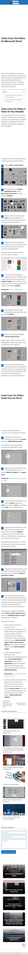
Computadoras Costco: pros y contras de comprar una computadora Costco (7, 704)
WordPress (24, 953)
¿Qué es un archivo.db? (16, 289)
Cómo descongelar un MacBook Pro (21, 703)
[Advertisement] (14, 20)
